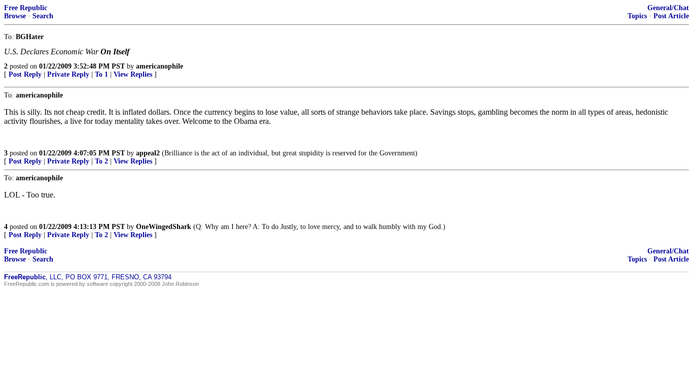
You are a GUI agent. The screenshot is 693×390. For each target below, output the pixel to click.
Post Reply (25, 74)
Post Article (671, 16)
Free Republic (25, 8)
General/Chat (668, 8)
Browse (15, 16)
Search (42, 16)
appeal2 (148, 153)
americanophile (159, 66)
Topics (637, 16)
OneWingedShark (163, 227)
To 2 (101, 161)
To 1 (101, 74)
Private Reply (68, 74)
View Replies (133, 74)
